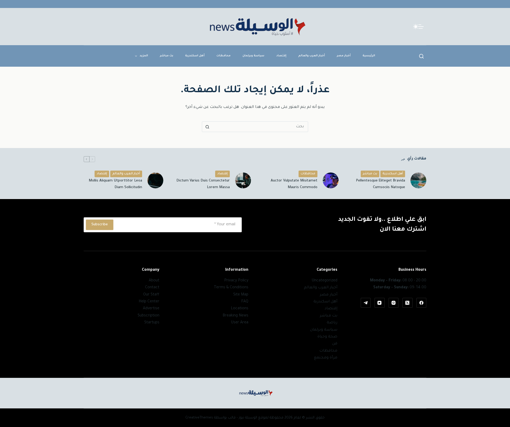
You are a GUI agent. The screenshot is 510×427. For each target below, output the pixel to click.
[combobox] (260, 126)
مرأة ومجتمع (325, 358)
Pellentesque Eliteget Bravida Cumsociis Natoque (380, 184)
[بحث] (421, 56)
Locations (239, 309)
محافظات (223, 55)
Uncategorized (324, 281)
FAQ (244, 302)
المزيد (144, 55)
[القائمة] (421, 26)
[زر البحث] (207, 127)
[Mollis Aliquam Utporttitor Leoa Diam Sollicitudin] (155, 180)
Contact (152, 288)
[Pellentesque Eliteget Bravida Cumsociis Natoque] (418, 180)
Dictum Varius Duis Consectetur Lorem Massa (203, 184)
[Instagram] (394, 303)
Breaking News (235, 316)
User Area (239, 323)
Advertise (151, 309)
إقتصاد (281, 55)
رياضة (332, 323)
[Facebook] (421, 303)
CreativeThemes (199, 418)
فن (334, 344)
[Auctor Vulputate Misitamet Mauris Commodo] (331, 180)
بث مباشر (166, 55)
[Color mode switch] (415, 26)
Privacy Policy (236, 281)
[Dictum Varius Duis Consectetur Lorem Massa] (243, 180)
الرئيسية (369, 55)
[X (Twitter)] (407, 303)
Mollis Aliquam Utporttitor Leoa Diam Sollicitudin (115, 184)
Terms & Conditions (231, 288)
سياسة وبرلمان (253, 55)
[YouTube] (380, 303)
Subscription (148, 316)
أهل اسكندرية (195, 55)
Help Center (149, 302)
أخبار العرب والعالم (311, 55)
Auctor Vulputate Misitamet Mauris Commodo (294, 184)
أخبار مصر (344, 55)
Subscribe (99, 225)
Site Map (240, 295)
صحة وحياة (327, 337)
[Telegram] (366, 303)
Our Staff (151, 295)
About (154, 281)
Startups (151, 323)
